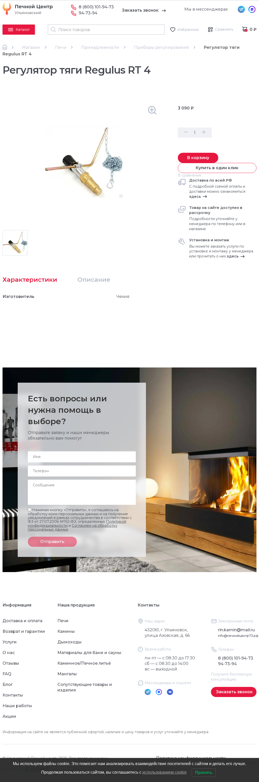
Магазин (31, 47)
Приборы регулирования (161, 47)
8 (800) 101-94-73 (96, 7)
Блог (8, 684)
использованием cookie (164, 772)
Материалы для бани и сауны (89, 652)
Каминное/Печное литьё (84, 663)
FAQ (7, 673)
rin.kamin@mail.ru (236, 629)
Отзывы (11, 663)
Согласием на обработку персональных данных (72, 527)
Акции (9, 716)
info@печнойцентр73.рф (238, 636)
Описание (93, 279)
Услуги (10, 642)
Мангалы (67, 673)
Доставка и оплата (22, 620)
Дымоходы (69, 642)
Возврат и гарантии (24, 631)
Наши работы (17, 705)
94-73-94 (88, 13)
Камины (66, 631)
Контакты (13, 695)
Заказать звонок (140, 10)
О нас (9, 652)
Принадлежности (100, 47)
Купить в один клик (217, 167)
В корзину (198, 157)
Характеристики (30, 279)
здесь (195, 196)
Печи (61, 47)
